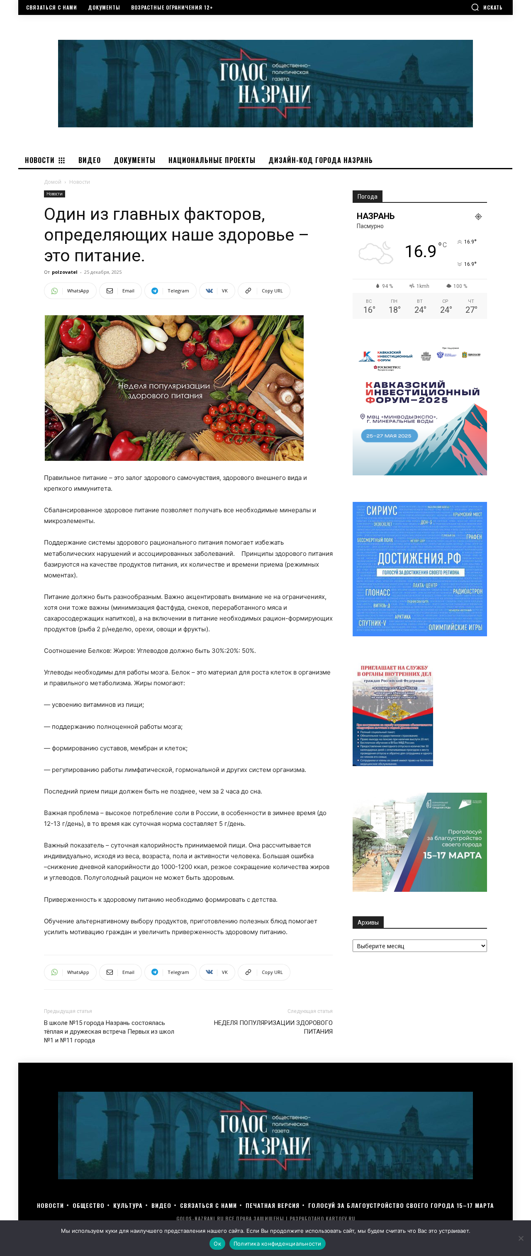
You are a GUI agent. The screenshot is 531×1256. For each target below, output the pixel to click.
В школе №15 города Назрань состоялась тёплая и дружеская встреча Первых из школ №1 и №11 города (109, 1031)
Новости (54, 194)
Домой (52, 181)
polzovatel (65, 272)
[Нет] (520, 1238)
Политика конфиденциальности (278, 1243)
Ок (217, 1243)
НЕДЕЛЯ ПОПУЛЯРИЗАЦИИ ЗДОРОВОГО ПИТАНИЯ (273, 1027)
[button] (487, 7)
